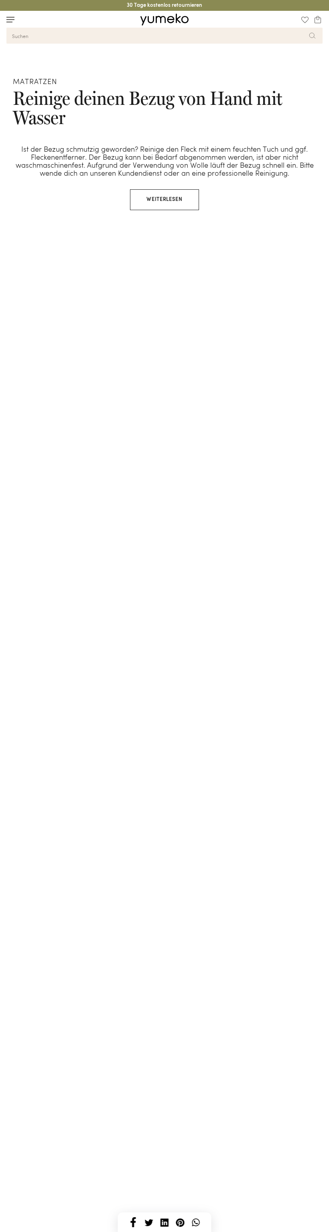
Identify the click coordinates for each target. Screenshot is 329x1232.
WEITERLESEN (164, 199)
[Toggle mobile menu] (10, 19)
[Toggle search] (25, 19)
